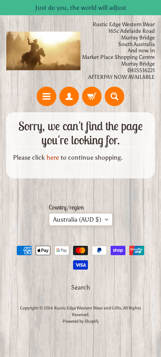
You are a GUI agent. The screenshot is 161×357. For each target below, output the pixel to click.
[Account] (69, 96)
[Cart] (92, 96)
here (53, 157)
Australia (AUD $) (77, 219)
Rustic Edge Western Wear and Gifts (87, 308)
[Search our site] (114, 96)
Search (80, 287)
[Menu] (46, 96)
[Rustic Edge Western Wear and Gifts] (43, 51)
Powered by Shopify (81, 321)
